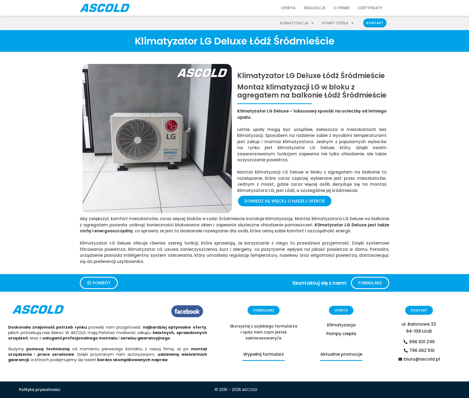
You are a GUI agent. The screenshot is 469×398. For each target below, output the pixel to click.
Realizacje (314, 8)
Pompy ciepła (335, 23)
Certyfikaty (370, 8)
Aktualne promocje (341, 354)
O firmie (342, 8)
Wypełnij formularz (263, 354)
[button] (374, 22)
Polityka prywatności (39, 389)
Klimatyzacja (294, 23)
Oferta (288, 8)
